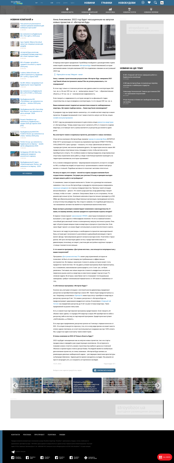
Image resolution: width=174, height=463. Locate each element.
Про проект (39, 435)
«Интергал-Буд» (85, 65)
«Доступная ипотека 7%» (71, 256)
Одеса (72, 3)
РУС (42, 3)
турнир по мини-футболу (97, 139)
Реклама (27, 435)
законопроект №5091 (80, 216)
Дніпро (65, 3)
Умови (62, 435)
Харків (58, 3)
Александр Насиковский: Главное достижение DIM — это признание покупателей (141, 93)
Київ (52, 3)
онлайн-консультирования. (63, 118)
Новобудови (126, 3)
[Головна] (17, 2)
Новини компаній (90, 12)
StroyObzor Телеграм (20, 451)
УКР (36, 3)
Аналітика (110, 12)
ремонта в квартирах (105, 122)
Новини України (151, 12)
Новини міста (67, 12)
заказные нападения (61, 188)
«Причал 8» (78, 295)
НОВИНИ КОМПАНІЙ (21, 19)
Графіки (106, 3)
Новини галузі (129, 12)
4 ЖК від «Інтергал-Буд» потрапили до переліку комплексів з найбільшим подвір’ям (140, 85)
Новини (89, 3)
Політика (52, 435)
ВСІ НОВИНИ (27, 173)
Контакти (15, 435)
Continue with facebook (105, 370)
